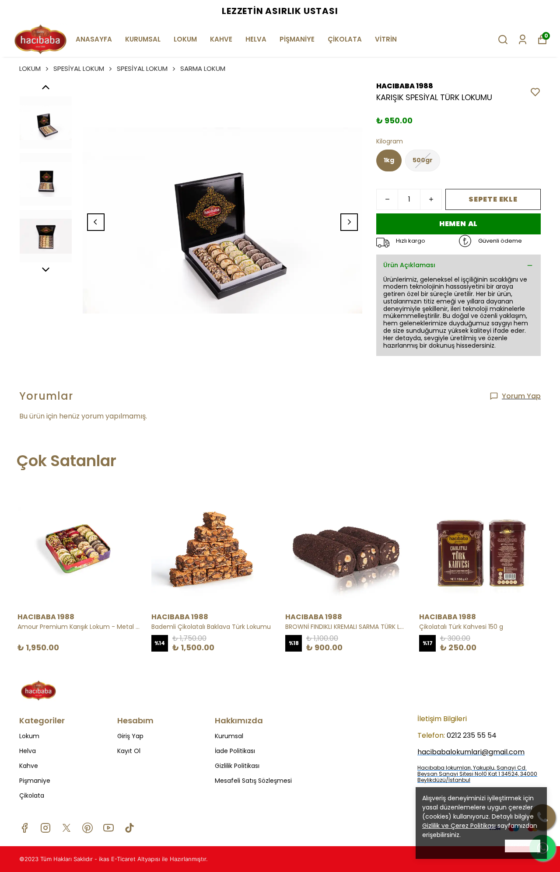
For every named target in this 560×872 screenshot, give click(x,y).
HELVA (255, 39)
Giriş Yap (130, 736)
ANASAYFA (94, 39)
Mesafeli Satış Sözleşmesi (253, 780)
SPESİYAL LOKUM (78, 68)
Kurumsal (229, 736)
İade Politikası (235, 750)
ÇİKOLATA (345, 39)
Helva (27, 750)
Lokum (29, 736)
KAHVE (221, 39)
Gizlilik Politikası (237, 765)
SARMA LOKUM (202, 68)
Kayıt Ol (128, 750)
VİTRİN (386, 39)
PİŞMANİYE (297, 39)
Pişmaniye (34, 780)
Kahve (28, 765)
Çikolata (31, 795)
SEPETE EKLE (493, 199)
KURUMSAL (143, 39)
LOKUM (185, 39)
